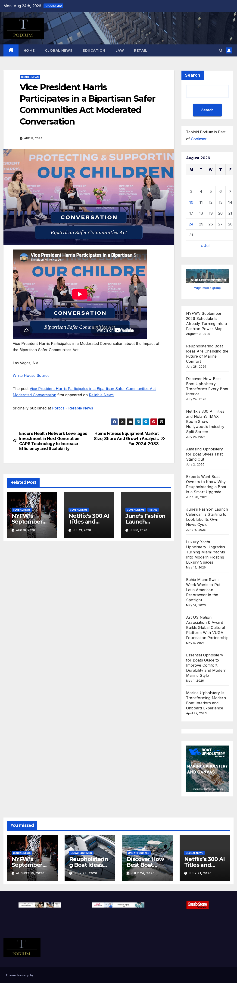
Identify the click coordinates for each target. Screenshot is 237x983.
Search (192, 75)
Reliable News (101, 395)
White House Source (31, 375)
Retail (140, 50)
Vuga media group (207, 288)
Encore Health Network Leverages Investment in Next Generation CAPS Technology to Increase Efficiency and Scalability (53, 441)
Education (94, 50)
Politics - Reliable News (72, 408)
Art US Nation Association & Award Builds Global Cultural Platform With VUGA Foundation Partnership (207, 627)
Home (29, 50)
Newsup (23, 975)
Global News (59, 50)
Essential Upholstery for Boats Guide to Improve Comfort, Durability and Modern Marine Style (206, 665)
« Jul (205, 245)
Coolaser (199, 139)
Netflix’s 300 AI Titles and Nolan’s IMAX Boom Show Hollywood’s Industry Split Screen (205, 421)
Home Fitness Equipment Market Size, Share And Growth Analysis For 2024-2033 (126, 438)
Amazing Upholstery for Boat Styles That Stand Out (204, 454)
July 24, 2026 (143, 873)
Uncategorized (81, 853)
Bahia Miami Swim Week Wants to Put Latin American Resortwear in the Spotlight (203, 589)
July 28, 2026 (85, 873)
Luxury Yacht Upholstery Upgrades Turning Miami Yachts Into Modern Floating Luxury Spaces (205, 552)
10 (191, 202)
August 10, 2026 (30, 873)
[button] (221, 50)
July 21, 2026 (200, 873)
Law (119, 50)
